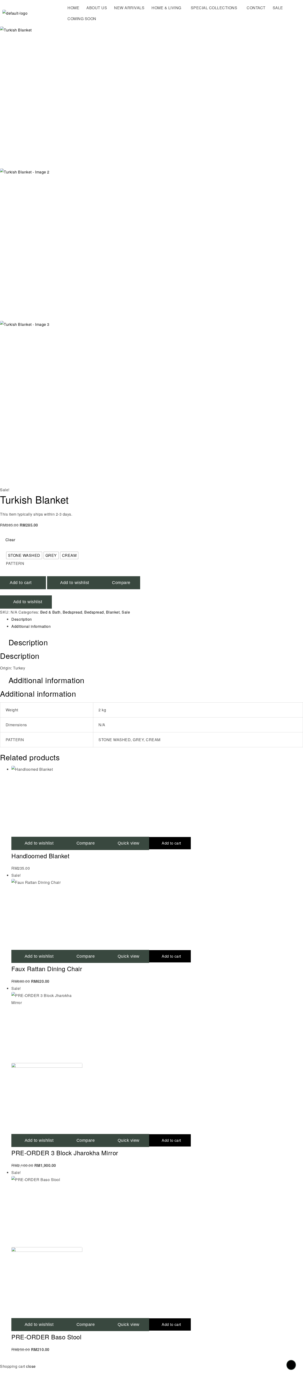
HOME (73, 7)
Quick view (128, 956)
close (31, 1366)
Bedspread (72, 612)
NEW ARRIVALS (129, 7)
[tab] (157, 619)
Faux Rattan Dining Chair (46, 968)
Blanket (113, 612)
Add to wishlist (27, 601)
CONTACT (256, 7)
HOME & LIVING (166, 7)
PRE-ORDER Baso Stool (46, 1336)
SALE (278, 7)
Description (21, 619)
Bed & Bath (50, 612)
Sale (126, 612)
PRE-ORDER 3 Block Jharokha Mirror (64, 1152)
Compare (85, 956)
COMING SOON (81, 18)
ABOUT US (96, 7)
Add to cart (171, 956)
